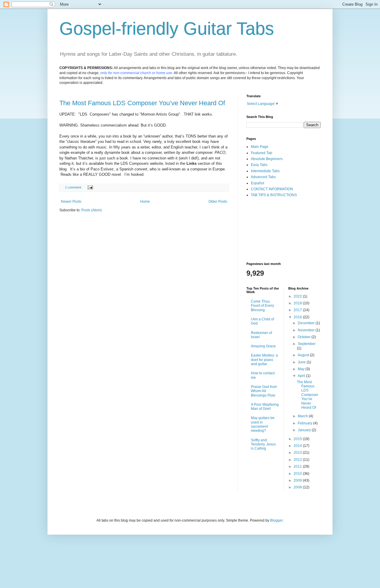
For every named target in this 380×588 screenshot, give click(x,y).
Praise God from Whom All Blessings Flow (264, 391)
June (302, 362)
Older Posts (217, 201)
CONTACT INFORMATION (272, 189)
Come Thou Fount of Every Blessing (262, 305)
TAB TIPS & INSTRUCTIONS (274, 195)
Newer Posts (71, 201)
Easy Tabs (259, 165)
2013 (298, 452)
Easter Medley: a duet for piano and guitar (264, 359)
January (305, 430)
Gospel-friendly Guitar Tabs (166, 29)
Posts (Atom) (91, 210)
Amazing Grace (263, 346)
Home (145, 201)
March (303, 416)
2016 (298, 317)
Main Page (259, 147)
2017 (298, 310)
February (305, 423)
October (304, 337)
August (304, 355)
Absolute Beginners (267, 159)
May (301, 369)
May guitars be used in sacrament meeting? (263, 424)
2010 (298, 474)
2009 (298, 480)
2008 (298, 487)
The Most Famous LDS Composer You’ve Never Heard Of (142, 103)
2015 (298, 439)
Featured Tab (261, 153)
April (302, 376)
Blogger (276, 520)
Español (257, 183)
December (307, 323)
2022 (298, 296)
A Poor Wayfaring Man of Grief (265, 406)
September (307, 344)
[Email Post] (90, 187)
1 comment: (74, 187)
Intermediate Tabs (265, 171)
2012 (298, 460)
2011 (298, 466)
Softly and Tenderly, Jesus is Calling (263, 444)
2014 (298, 446)
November (307, 330)
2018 (298, 303)
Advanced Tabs (263, 177)
